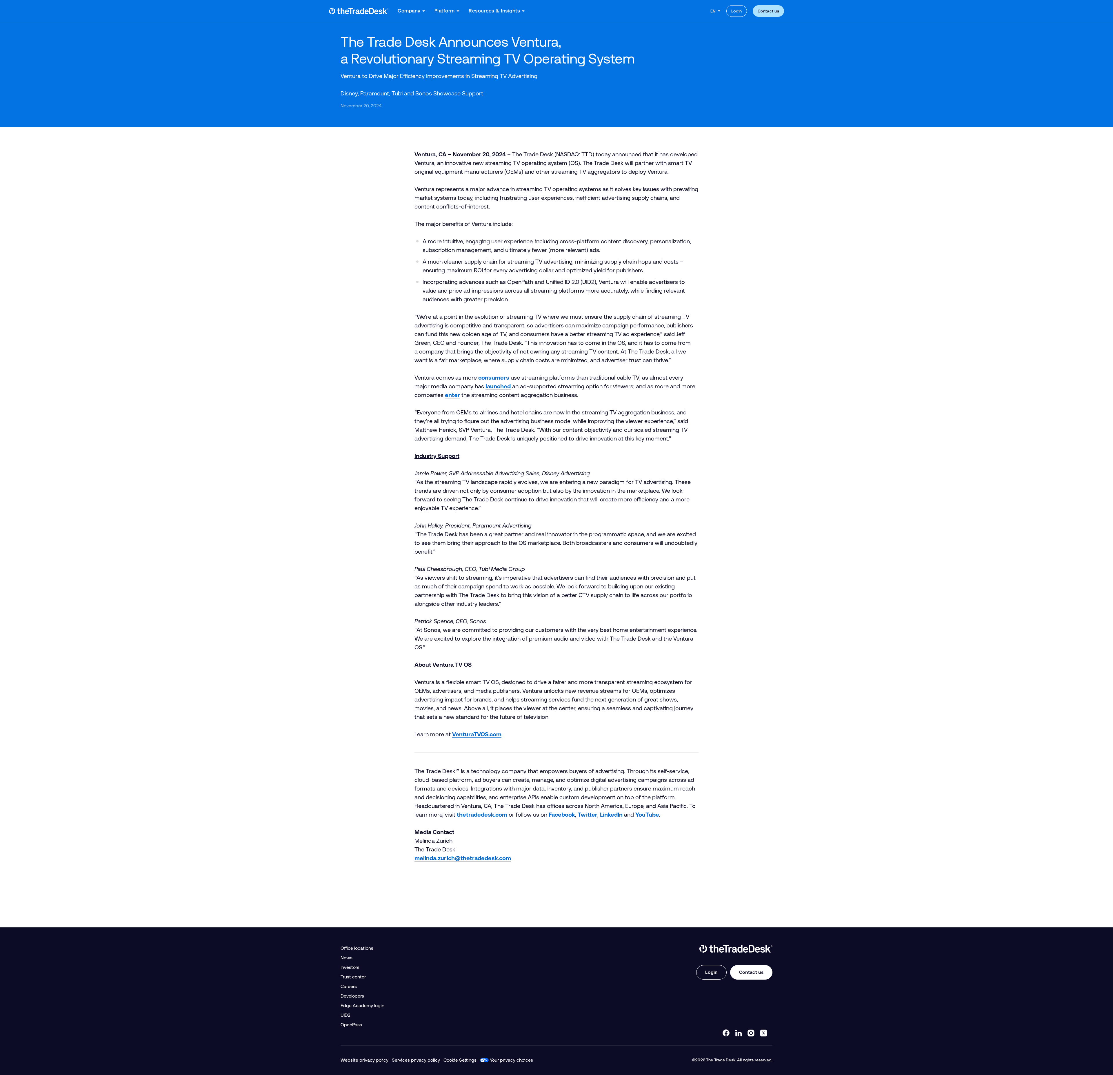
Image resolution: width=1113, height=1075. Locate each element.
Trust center (353, 977)
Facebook (562, 814)
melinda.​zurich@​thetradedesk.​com (462, 858)
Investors (350, 967)
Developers (352, 996)
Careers (349, 986)
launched (498, 386)
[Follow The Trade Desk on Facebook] (726, 1032)
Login (736, 11)
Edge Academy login (362, 1005)
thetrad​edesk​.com (482, 814)
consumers (493, 377)
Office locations (357, 948)
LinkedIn (611, 814)
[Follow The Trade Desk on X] (763, 1032)
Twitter (587, 814)
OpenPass (351, 1024)
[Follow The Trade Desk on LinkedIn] (738, 1032)
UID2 (345, 1015)
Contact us (768, 11)
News (346, 957)
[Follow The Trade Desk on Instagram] (751, 1032)
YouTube (647, 814)
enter (452, 394)
